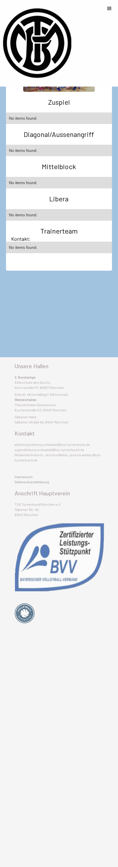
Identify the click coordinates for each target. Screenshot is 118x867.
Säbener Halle (25, 417)
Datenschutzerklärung (32, 482)
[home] (35, 43)
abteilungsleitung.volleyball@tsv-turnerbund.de (52, 444)
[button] (109, 8)
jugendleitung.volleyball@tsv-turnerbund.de (49, 450)
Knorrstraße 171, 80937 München (39, 387)
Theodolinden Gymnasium (35, 405)
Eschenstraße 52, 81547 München (40, 410)
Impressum (24, 477)
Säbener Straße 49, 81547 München (41, 422)
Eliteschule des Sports (32, 382)
